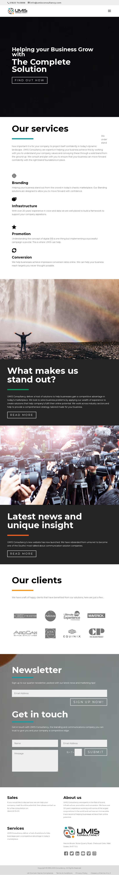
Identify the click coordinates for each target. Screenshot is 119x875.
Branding (20, 183)
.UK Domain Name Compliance (40, 873)
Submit (96, 752)
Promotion (21, 234)
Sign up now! (88, 702)
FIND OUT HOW (30, 80)
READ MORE (21, 415)
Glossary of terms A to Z (101, 873)
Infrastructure (24, 206)
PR (51, 238)
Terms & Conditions (64, 873)
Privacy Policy (82, 873)
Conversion (22, 257)
